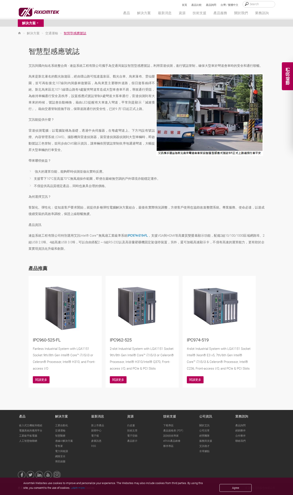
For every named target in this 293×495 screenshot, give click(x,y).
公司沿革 (204, 430)
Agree (235, 487)
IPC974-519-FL (137, 236)
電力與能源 (61, 451)
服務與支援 (205, 440)
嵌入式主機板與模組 (30, 425)
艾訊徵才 (204, 446)
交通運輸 (51, 33)
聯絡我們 (240, 440)
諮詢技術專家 (171, 435)
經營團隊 (204, 435)
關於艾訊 (204, 425)
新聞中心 (96, 430)
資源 (130, 416)
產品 (22, 416)
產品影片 (132, 440)
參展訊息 (96, 440)
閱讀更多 (41, 379)
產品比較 (196, 4)
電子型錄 (132, 435)
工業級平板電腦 (28, 435)
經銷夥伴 (240, 430)
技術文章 (132, 430)
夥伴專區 (168, 446)
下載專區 (168, 425)
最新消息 (97, 416)
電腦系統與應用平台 (30, 430)
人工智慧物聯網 (28, 440)
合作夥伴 (240, 435)
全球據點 (204, 451)
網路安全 (60, 456)
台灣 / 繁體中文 (229, 4)
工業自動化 (61, 425)
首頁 (184, 4)
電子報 (95, 435)
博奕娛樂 (60, 461)
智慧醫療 (60, 435)
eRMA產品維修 (171, 440)
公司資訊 (205, 416)
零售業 (59, 446)
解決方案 (29, 23)
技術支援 (169, 416)
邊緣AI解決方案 (64, 440)
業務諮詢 (241, 416)
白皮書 (131, 425)
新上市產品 (97, 425)
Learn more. (78, 487)
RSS (93, 446)
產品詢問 (211, 4)
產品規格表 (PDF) (173, 430)
